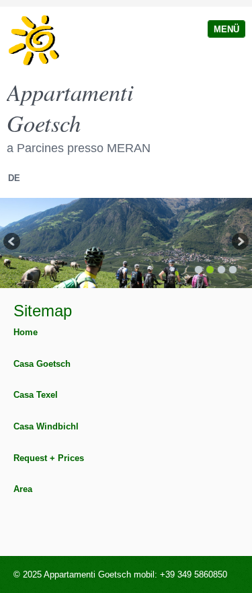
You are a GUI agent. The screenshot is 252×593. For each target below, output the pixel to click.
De (14, 178)
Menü (226, 29)
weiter (239, 243)
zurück (13, 243)
